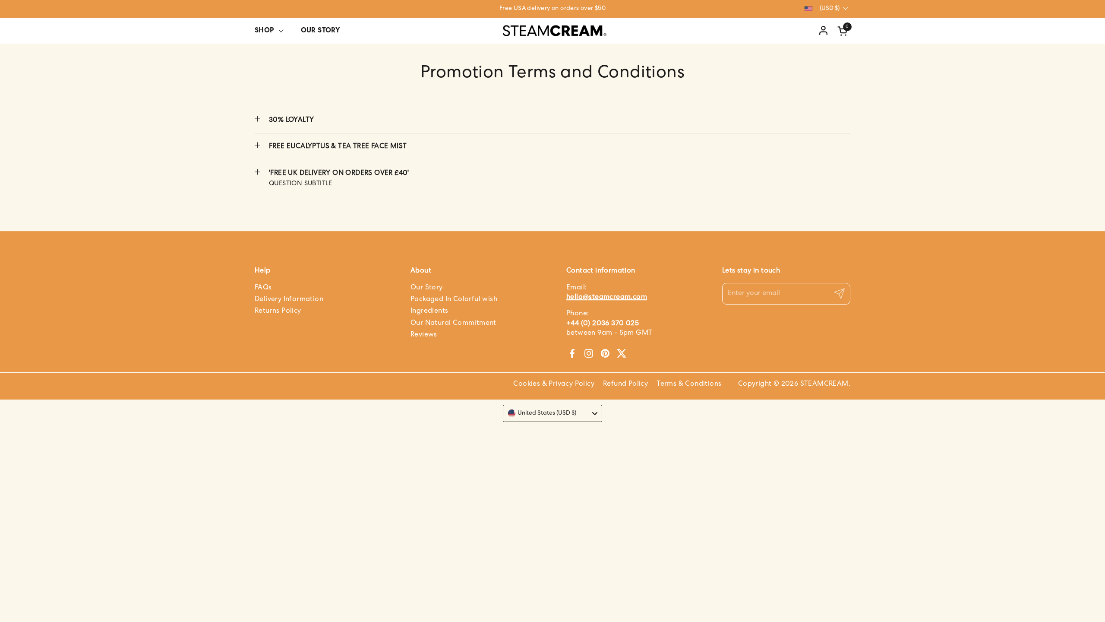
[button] (843, 30)
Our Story (426, 287)
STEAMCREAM (824, 384)
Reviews (423, 334)
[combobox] (552, 413)
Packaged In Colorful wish (453, 299)
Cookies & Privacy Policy (553, 384)
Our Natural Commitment (453, 323)
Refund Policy (625, 384)
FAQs (263, 287)
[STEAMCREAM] (554, 30)
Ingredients (429, 311)
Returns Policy (278, 311)
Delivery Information (289, 299)
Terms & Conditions (689, 384)
